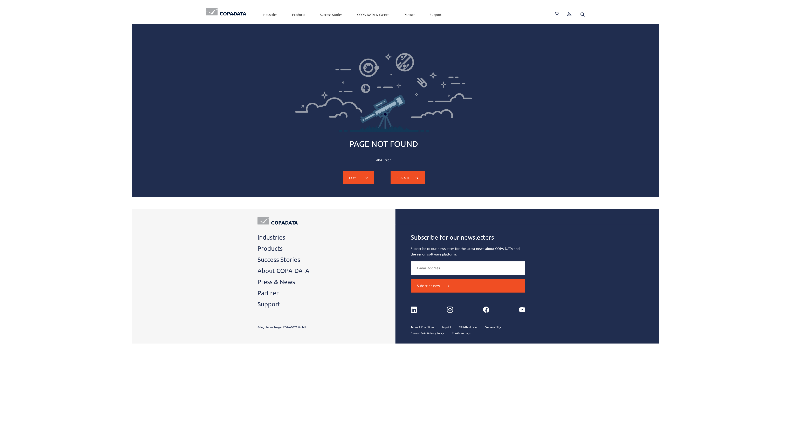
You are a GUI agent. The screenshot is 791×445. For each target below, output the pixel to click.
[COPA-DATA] (226, 11)
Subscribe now (428, 285)
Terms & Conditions (422, 327)
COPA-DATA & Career (373, 14)
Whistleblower (468, 327)
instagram (450, 310)
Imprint (446, 327)
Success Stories (331, 14)
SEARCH (403, 178)
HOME (353, 178)
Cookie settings (461, 333)
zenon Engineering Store (557, 13)
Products (298, 14)
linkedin (414, 310)
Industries (270, 14)
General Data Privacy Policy (427, 333)
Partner (409, 14)
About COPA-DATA (283, 270)
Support (435, 14)
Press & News (276, 281)
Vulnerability (493, 327)
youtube (522, 310)
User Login (569, 13)
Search (582, 14)
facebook (486, 310)
